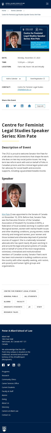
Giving (4, 399)
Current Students (8, 387)
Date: (4, 58)
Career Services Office (10, 383)
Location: (6, 66)
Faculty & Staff (7, 391)
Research (5, 375)
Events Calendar (16, 11)
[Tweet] (14, 105)
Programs (5, 371)
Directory (5, 407)
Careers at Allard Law (10, 411)
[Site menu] (46, 4)
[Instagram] (19, 365)
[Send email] (29, 105)
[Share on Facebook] (7, 105)
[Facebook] (4, 365)
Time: (4, 62)
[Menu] (47, 3)
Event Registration (37, 79)
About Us (5, 403)
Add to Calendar (12, 79)
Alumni (4, 395)
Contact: (6, 87)
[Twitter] (9, 365)
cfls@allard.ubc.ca (24, 89)
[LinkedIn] (15, 365)
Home (4, 11)
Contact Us (6, 415)
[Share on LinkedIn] (22, 105)
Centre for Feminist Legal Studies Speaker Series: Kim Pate (21, 15)
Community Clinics (9, 379)
